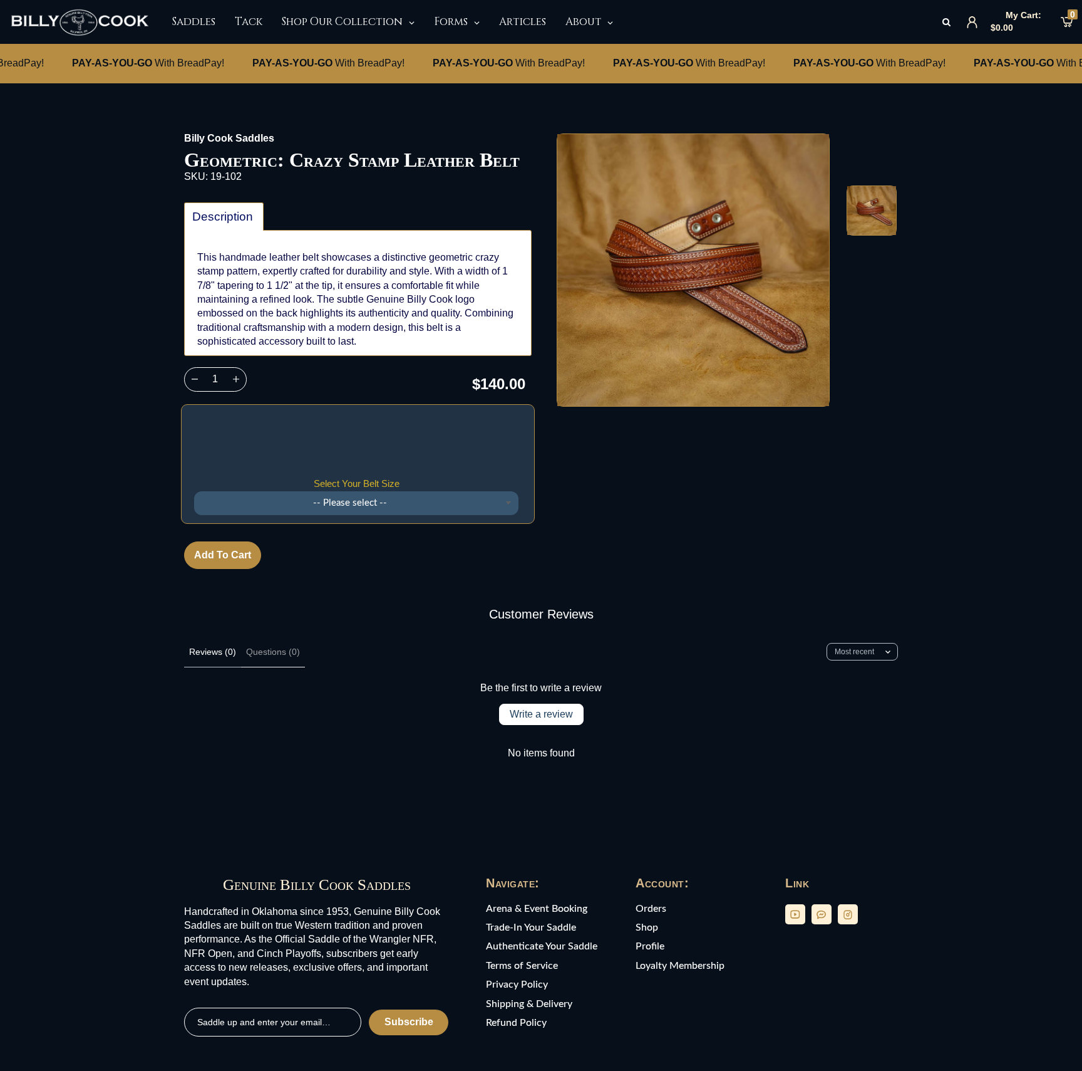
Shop (647, 927)
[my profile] (972, 22)
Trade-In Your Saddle (531, 927)
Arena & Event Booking (536, 909)
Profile (650, 946)
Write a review (541, 714)
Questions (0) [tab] (273, 652)
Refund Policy (516, 1023)
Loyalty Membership (680, 966)
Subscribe (408, 1021)
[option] (693, 270)
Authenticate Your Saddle (541, 946)
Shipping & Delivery (529, 1004)
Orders (651, 909)
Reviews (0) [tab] (212, 652)
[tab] (224, 216)
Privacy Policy (517, 985)
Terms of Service (522, 966)
